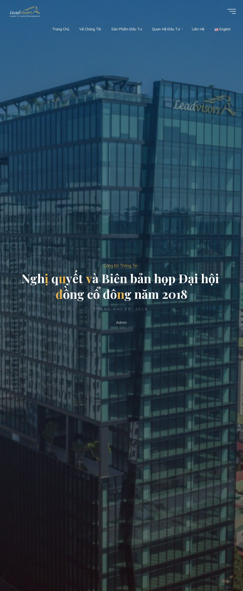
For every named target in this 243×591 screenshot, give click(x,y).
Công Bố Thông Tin (120, 265)
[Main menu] (231, 11)
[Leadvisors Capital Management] (23, 11)
